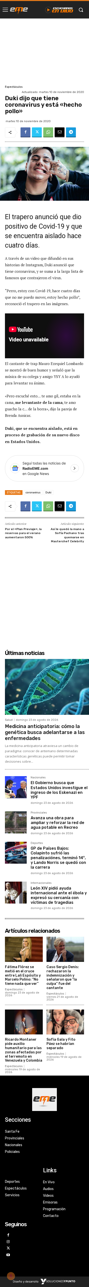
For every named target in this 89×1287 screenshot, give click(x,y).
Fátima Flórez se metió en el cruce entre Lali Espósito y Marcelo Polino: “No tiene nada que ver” (23, 975)
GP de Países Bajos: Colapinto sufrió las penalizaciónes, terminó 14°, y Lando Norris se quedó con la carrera (58, 858)
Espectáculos (13, 87)
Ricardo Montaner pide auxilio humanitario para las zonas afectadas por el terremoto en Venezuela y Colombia (23, 1050)
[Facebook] (25, 132)
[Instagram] (8, 1242)
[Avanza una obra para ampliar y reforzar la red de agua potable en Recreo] (16, 822)
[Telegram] (71, 132)
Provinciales (39, 812)
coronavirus (33, 492)
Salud (9, 720)
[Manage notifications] (11, 1276)
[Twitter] (37, 132)
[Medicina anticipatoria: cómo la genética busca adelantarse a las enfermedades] (47, 687)
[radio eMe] (19, 9)
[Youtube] (8, 1255)
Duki (48, 492)
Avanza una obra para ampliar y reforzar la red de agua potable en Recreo (57, 823)
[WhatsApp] (48, 132)
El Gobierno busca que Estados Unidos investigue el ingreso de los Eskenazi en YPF (59, 790)
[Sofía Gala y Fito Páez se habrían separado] (65, 1022)
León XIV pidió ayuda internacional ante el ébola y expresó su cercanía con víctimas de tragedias (59, 895)
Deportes (37, 843)
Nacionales (38, 777)
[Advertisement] (44, 51)
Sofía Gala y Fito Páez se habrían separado (60, 1043)
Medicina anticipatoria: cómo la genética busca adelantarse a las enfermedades (45, 732)
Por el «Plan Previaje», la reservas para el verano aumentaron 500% (23, 533)
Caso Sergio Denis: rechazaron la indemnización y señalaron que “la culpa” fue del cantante (62, 977)
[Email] (60, 132)
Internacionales (41, 883)
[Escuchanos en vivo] (59, 9)
